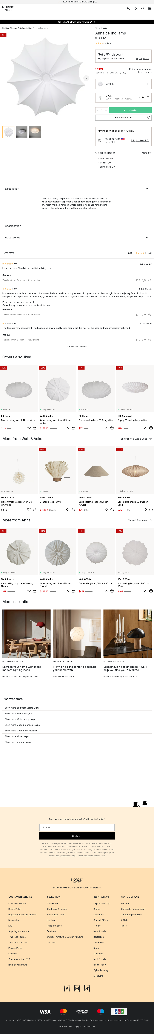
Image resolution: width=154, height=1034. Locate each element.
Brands (97, 909)
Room (96, 948)
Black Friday (100, 964)
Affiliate (124, 920)
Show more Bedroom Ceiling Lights (22, 707)
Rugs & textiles (54, 925)
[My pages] (128, 8)
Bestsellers (99, 937)
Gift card (51, 942)
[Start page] (8, 8)
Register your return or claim (22, 914)
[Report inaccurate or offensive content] (150, 280)
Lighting (5, 28)
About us (125, 903)
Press (124, 925)
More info (147, 152)
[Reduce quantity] (97, 110)
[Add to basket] (34, 428)
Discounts (98, 976)
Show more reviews (77, 346)
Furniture (51, 931)
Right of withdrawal (17, 964)
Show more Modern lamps (18, 742)
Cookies (12, 953)
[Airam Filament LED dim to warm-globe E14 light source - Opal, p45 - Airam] (100, 97)
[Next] (86, 78)
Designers (99, 914)
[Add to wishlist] (28, 428)
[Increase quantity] (106, 110)
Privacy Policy (15, 948)
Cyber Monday (101, 970)
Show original (34, 280)
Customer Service (17, 903)
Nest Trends (100, 959)
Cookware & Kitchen (57, 909)
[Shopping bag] (142, 8)
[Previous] (5, 78)
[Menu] (149, 8)
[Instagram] (77, 988)
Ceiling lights (25, 28)
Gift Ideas (98, 953)
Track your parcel (17, 937)
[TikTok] (87, 988)
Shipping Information (18, 931)
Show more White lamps (17, 736)
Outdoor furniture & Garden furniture (65, 937)
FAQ (10, 925)
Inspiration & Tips (102, 903)
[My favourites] (135, 8)
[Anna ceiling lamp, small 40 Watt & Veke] (46, 78)
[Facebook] (67, 988)
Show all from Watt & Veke (134, 438)
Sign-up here (142, 58)
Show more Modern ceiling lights (21, 730)
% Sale (97, 925)
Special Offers (101, 920)
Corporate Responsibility (133, 909)
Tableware (52, 903)
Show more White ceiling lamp (20, 719)
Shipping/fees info (140, 140)
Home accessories (56, 914)
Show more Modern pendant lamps (22, 725)
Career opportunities (131, 914)
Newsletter (13, 920)
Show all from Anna (137, 520)
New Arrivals (100, 931)
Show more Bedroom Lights (18, 713)
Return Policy (15, 909)
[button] (103, 43)
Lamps (14, 28)
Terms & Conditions (18, 942)
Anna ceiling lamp (40, 28)
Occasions (99, 942)
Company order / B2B (19, 959)
